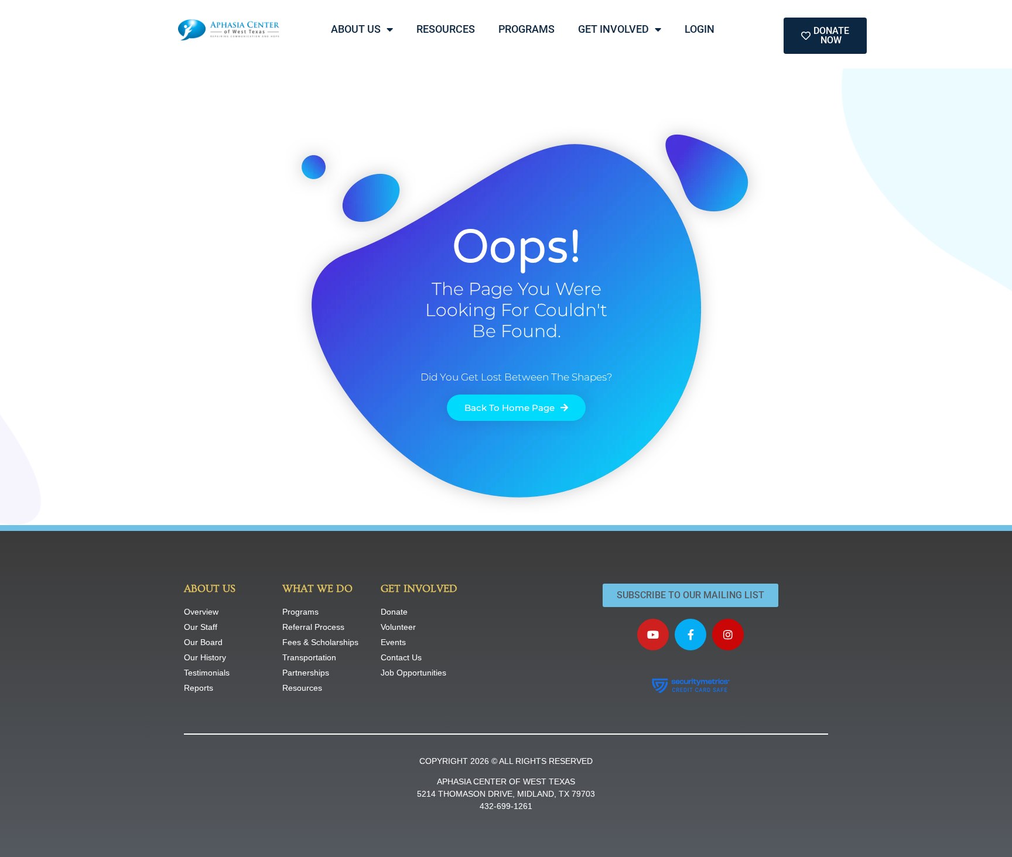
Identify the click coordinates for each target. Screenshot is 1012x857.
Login (699, 29)
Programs (526, 29)
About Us (356, 29)
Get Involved (613, 29)
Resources (445, 29)
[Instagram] (728, 634)
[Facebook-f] (690, 634)
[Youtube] (653, 634)
